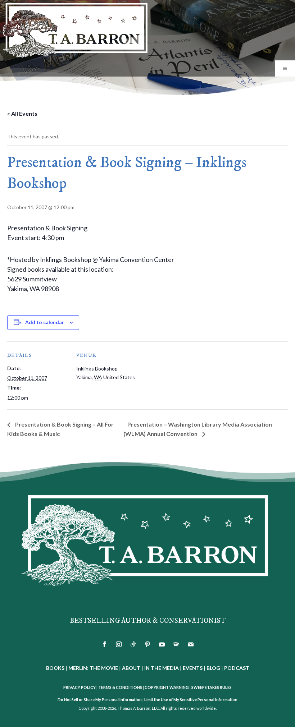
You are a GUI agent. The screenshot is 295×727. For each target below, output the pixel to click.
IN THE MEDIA (161, 668)
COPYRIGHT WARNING (167, 687)
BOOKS (55, 668)
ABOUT (131, 668)
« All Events (22, 113)
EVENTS (193, 668)
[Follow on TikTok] (133, 644)
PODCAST (236, 668)
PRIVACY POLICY (79, 687)
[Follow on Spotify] (176, 644)
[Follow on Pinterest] (147, 644)
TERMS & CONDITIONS (120, 687)
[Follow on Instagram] (118, 644)
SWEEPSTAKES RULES (211, 687)
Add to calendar (44, 322)
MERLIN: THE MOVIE (93, 668)
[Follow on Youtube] (162, 644)
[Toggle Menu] (285, 68)
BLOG (213, 668)
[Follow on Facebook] (104, 644)
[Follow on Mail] (190, 644)
